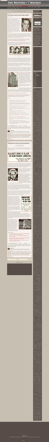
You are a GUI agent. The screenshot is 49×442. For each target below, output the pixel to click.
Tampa (38, 383)
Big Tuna (34, 119)
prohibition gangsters (36, 346)
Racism (37, 348)
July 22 (36, 255)
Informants (40, 231)
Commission (35, 155)
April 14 (35, 104)
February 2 (35, 193)
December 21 (35, 168)
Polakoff (36, 340)
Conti (37, 156)
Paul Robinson (35, 333)
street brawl (40, 380)
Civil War (37, 150)
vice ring (38, 405)
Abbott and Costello (35, 93)
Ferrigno (36, 195)
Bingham (40, 119)
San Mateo (36, 364)
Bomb (34, 122)
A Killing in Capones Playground (38, 92)
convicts (40, 156)
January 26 (39, 239)
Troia (40, 399)
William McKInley (35, 413)
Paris (40, 329)
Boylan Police (35, 126)
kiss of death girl (37, 262)
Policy (40, 340)
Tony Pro (39, 397)
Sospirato (40, 375)
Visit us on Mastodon (24, 438)
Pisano (37, 339)
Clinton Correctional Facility (36, 151)
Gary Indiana (35, 209)
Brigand (34, 127)
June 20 (36, 257)
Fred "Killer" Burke (38, 202)
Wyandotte (35, 417)
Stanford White (35, 379)
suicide (38, 381)
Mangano (15, 245)
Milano (18, 245)
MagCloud (37, 281)
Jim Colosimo (39, 243)
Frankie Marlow (35, 201)
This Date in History (38, 391)
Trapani (40, 398)
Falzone (36, 189)
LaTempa (36, 266)
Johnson (36, 251)
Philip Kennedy (37, 337)
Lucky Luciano (37, 275)
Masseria (37, 289)
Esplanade (38, 187)
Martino (36, 288)
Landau (34, 264)
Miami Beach (35, 297)
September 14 (35, 370)
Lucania (39, 274)
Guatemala (38, 219)
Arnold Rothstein (37, 106)
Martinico (34, 288)
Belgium (34, 116)
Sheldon (40, 371)
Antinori (37, 103)
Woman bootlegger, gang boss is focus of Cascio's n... (37, 75)
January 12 (39, 238)
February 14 (38, 192)
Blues (37, 121)
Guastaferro (35, 219)
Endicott (38, 186)
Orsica (34, 325)
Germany (34, 212)
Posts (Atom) (21, 262)
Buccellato (37, 129)
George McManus (39, 211)
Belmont (36, 116)
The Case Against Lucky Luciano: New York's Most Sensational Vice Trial (37, 387)
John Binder (37, 248)
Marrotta (40, 287)
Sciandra (38, 367)
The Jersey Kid (35, 388)
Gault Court (39, 209)
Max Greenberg (37, 290)
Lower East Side (36, 274)
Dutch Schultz (38, 180)
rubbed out (37, 359)
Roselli (34, 357)
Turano (40, 400)
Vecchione (40, 404)
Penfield (40, 334)
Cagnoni (38, 132)
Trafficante (35, 398)
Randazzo (40, 348)
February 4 (40, 194)
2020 (35, 82)
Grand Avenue (37, 216)
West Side (35, 410)
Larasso (39, 265)
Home (18, 259)
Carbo (34, 137)
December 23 (39, 168)
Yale (40, 417)
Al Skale (35, 96)
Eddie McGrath (37, 182)
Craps (37, 159)
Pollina (34, 341)
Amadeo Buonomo (39, 99)
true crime (38, 400)
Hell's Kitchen (39, 225)
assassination (39, 107)
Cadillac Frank (35, 132)
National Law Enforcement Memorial (37, 308)
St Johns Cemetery (39, 377)
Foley (40, 197)
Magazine (35, 281)
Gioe (34, 213)
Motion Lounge (38, 302)
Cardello (36, 137)
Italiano (40, 234)
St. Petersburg (38, 378)
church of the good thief (36, 149)
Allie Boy (40, 98)
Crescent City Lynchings (28, 244)
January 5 (35, 240)
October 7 (36, 323)
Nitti (40, 314)
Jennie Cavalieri (37, 242)
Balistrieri (37, 111)
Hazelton (35, 225)
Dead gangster (35, 165)
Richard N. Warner (39, 352)
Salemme (36, 361)
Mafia (13, 245)
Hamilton (40, 221)
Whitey (40, 412)
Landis (37, 264)
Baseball (37, 114)
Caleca (34, 133)
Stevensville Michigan (36, 380)
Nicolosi (38, 314)
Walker (40, 407)
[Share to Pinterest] (26, 243)
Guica (40, 219)
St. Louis (35, 378)
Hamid (38, 221)
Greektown (40, 217)
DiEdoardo (35, 175)
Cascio (34, 139)
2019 (35, 83)
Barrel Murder (38, 113)
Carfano (40, 137)
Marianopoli (37, 286)
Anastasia (11, 244)
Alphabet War (35, 99)
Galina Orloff (35, 204)
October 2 (38, 321)
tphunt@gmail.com (10, 133)
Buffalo (21, 244)
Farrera (37, 190)
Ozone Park (37, 326)
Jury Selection (38, 258)
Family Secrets (39, 189)
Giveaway (35, 215)
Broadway (40, 127)
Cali (36, 133)
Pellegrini (34, 334)
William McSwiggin (39, 413)
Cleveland (23, 244)
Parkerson (35, 330)
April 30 (34, 105)
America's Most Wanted (38, 100)
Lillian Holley (38, 270)
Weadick (37, 409)
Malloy (40, 282)
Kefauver (35, 259)
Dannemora (35, 164)
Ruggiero (40, 359)
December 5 (35, 170)
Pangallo (28, 245)
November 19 (35, 317)
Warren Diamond (38, 408)
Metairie (37, 296)
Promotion (40, 346)
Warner (12, 8)
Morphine (35, 302)
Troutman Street (35, 400)
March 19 (40, 284)
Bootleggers (35, 125)
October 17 (35, 321)
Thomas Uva (39, 393)
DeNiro (38, 172)
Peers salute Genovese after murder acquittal (18, 15)
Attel (34, 108)
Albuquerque (35, 97)
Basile (39, 114)
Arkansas (34, 106)
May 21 (35, 291)
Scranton (37, 368)
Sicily (34, 373)
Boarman (40, 121)
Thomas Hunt (12, 246)
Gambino (40, 205)
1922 (38, 90)
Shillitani (37, 372)
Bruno (34, 129)
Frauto (35, 202)
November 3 (39, 318)
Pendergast (37, 334)
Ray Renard (39, 349)
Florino (36, 197)
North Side (40, 315)
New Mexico (40, 310)
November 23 (39, 317)
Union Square (38, 401)
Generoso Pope (37, 210)
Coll (40, 152)
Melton (35, 295)
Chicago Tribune (36, 146)
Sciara (40, 367)
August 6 (13, 244)
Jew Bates (40, 242)
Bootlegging (38, 125)
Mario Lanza (35, 287)
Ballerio (39, 111)
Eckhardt (34, 182)
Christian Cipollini (38, 148)
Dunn (35, 180)
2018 (35, 84)
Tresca (36, 399)
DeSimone (35, 173)
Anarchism (35, 101)
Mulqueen (39, 304)
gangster (34, 208)
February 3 (38, 194)
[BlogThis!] (24, 243)
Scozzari (34, 368)
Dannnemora (38, 164)
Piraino (35, 339)
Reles (40, 351)
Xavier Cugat (38, 417)
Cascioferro (40, 139)
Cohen (38, 152)
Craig (35, 159)
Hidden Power (40, 226)
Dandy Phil (38, 163)
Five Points (36, 196)
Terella (34, 385)
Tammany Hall (35, 383)
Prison (34, 345)
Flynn (38, 197)
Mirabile (40, 299)
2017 (35, 85)
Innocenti (35, 232)
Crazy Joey (40, 159)
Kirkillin (34, 262)
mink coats (35, 299)
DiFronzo (40, 175)
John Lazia (37, 249)
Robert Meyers (35, 354)
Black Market (36, 120)
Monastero (20, 245)
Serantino (34, 371)
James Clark (37, 236)
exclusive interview (38, 188)
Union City (35, 401)
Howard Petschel (37, 228)
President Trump (36, 344)
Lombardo (37, 272)
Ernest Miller (35, 187)
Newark (36, 313)
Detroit (37, 173)
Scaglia (36, 365)
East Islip (38, 181)
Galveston (38, 205)
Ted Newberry (35, 384)
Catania (39, 141)
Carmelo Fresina (37, 138)
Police (38, 340)
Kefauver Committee (39, 259)
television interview (39, 384)
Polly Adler (37, 341)
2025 (35, 73)
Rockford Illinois (35, 355)
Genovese (11, 245)
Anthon (34, 103)
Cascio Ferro (37, 139)
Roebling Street (39, 355)
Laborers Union (36, 263)
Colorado (34, 153)
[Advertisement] (19, 269)
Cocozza (36, 152)
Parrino (40, 330)
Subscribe (37, 24)
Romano (34, 356)
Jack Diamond (37, 235)
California (39, 133)
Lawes (40, 266)
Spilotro (34, 376)
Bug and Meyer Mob (39, 130)
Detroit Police (40, 173)
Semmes (38, 369)
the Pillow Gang (39, 389)
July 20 (34, 255)
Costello (34, 158)
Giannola (40, 212)
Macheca (39, 277)
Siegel (36, 373)
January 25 (36, 239)
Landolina (39, 264)
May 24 (37, 291)
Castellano (35, 141)
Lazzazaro (37, 267)
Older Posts (29, 259)
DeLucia (34, 172)
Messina (35, 296)
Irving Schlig (38, 233)
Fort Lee (37, 198)
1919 (34, 90)
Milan (36, 298)
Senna (40, 369)
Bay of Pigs (39, 115)
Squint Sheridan (35, 377)
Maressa (34, 286)
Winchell (40, 414)
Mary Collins (39, 288)
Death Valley (35, 166)
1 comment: (19, 125)
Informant (37, 231)
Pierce (38, 338)
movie (37, 303)
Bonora (35, 123)
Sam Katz (37, 363)
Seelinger (35, 369)
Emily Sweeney (35, 186)
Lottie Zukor (38, 273)
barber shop (35, 113)
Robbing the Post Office (39, 353)
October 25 (35, 322)
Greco (38, 217)
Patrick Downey (35, 332)
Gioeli (36, 213)
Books (34, 124)
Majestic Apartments (37, 282)
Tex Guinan (35, 386)
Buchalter (40, 129)
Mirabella (38, 299)
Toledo (34, 396)
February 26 (35, 194)
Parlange (37, 330)
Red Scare (38, 351)
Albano (40, 96)
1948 (40, 91)
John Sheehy (36, 250)
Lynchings (36, 277)
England (40, 186)
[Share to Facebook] (26, 243)
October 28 (38, 322)
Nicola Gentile (35, 314)
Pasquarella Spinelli (38, 331)
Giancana (37, 212)
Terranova (40, 385)
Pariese (39, 329)
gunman (34, 220)
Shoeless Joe (40, 372)
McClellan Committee (36, 294)
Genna (40, 210)
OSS (38, 325)
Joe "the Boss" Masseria (39, 244)
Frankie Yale (38, 201)
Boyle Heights (38, 126)
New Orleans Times (39, 311)
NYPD (39, 319)
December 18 (39, 167)
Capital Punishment (39, 135)
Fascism (40, 190)
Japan (40, 240)
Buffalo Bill (36, 130)
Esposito (40, 187)
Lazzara (34, 267)
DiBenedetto (38, 174)
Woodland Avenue (38, 415)
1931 (34, 91)
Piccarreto (35, 338)
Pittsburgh (9, 246)
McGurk (39, 294)
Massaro (34, 289)
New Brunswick (38, 309)
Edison (40, 182)
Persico (38, 335)
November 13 (35, 316)
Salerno (39, 361)
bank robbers (37, 112)
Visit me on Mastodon (10, 139)
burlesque (37, 131)
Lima (40, 270)
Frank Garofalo (35, 200)
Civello (35, 150)
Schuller (34, 367)
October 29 (40, 322)
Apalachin (39, 103)
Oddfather (38, 323)
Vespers (36, 405)
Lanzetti (37, 265)
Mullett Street (36, 304)
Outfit (40, 325)
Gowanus (34, 216)
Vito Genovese (35, 407)
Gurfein (39, 220)
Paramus (36, 329)
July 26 (40, 255)
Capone (34, 136)
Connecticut (35, 156)
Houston (34, 228)
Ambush (34, 100)
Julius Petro (35, 254)
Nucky (37, 319)
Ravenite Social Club (36, 349)
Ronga (40, 356)
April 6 (38, 105)
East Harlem (35, 181)
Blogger (26, 440)
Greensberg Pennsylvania (36, 218)
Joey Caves (35, 247)
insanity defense (39, 232)
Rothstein (35, 359)
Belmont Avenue (39, 116)
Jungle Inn (35, 258)
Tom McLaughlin (37, 396)
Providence (35, 347)
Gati (37, 209)
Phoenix (40, 337)
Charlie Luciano (35, 144)
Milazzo (40, 298)
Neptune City (35, 309)
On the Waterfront (37, 324)
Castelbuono (35, 140)
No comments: (20, 243)
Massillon (40, 289)
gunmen (37, 220)
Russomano (35, 360)
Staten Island (39, 379)
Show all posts (24, 11)
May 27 (40, 291)
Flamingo (39, 196)
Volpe (15, 246)
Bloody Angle (35, 121)
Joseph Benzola (39, 251)
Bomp (36, 122)
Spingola (39, 376)
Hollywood (35, 227)
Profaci (39, 345)
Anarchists (38, 101)
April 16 (39, 104)
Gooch (37, 215)
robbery (35, 353)
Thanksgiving (38, 386)
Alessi (40, 97)
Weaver (39, 409)
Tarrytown (40, 383)
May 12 (40, 290)
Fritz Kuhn (37, 203)
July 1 (37, 254)
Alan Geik (38, 96)
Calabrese (40, 132)
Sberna (34, 365)
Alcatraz (38, 97)
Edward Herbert (39, 183)
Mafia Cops (35, 280)
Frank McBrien (39, 200)
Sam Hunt (35, 363)
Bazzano (16, 244)
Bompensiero (39, 122)
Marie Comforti (40, 286)
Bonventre (37, 123)
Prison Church (37, 345)
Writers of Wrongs (39, 416)
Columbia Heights (38, 153)
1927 (40, 90)
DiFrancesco (38, 175)
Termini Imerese (37, 385)
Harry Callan (38, 223)
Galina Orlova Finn (39, 204)
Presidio (40, 344)
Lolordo (34, 272)
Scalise (38, 365)
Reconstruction (35, 351)
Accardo (39, 93)
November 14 (39, 316)
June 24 (40, 257)
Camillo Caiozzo (35, 134)
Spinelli (37, 376)
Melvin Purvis (37, 295)
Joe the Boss (38, 246)
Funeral (39, 203)
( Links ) (18, 8)
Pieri (40, 338)
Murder (23, 245)
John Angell (38, 247)
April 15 (37, 104)
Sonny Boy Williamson (36, 375)
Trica (38, 399)
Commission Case (39, 155)
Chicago (40, 145)
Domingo (34, 178)
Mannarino (36, 283)
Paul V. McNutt (39, 333)
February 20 (38, 193)
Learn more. (36, 45)
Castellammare (38, 140)
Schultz (36, 367)
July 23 (38, 255)
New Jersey (37, 310)
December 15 (36, 167)
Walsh (8, 8)
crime (37, 160)
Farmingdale (35, 190)
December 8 (39, 170)
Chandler (34, 142)
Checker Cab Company (36, 145)
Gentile (36, 211)
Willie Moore (35, 414)
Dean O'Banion (39, 165)
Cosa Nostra (39, 157)
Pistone (40, 339)
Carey (38, 137)
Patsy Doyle (39, 332)
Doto (40, 179)
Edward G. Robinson (36, 183)
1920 (36, 90)
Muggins (39, 303)
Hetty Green (35, 226)
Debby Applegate (38, 166)
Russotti (37, 360)
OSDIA (36, 325)
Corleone (35, 157)
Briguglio (37, 127)
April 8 (40, 105)
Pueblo (37, 347)
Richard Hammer (35, 352)
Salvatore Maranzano (38, 362)
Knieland (40, 262)
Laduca (40, 263)
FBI (38, 191)
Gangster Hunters (38, 208)
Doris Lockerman (37, 179)
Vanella (35, 404)
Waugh (15, 8)
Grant (40, 216)
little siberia (39, 271)
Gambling (39, 206)
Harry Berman (35, 223)
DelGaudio (40, 171)
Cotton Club (38, 158)
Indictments (35, 231)
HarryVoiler (40, 224)
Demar (36, 172)
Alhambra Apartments (36, 98)
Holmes (37, 227)
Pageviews (40, 326)
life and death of (35, 270)
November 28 (35, 318)
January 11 (37, 238)
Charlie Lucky (39, 144)
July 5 (35, 256)
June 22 (38, 257)
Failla (34, 189)
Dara (40, 164)
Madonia (40, 278)
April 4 (36, 105)
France (39, 198)
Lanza (34, 265)
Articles (36, 107)
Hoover (40, 227)
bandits (34, 112)
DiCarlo (9, 245)
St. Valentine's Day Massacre (37, 378)
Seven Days (37, 371)
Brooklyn (18, 244)
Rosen (40, 357)
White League (37, 412)
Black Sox (40, 120)
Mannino (39, 283)
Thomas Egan (35, 392)
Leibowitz (37, 268)
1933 (38, 91)
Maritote (37, 287)
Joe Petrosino (35, 246)
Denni (40, 172)
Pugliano (40, 347)
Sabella (40, 360)
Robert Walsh (39, 354)
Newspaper (40, 313)
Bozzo (40, 126)
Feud (40, 195)
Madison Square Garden (36, 278)
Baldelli (34, 111)
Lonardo (40, 272)
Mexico (40, 296)
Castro (37, 141)
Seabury (40, 368)
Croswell (40, 160)
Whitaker (34, 412)
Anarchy (40, 101)
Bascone (34, 114)
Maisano (34, 282)
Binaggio (37, 119)
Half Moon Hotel (35, 221)
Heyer (37, 226)
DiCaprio (40, 174)
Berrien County (37, 117)
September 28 (39, 370)
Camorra (39, 134)
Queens (34, 348)
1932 (36, 91)
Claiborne (40, 150)
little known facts (35, 271)
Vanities (37, 404)
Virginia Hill (37, 406)
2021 (35, 81)
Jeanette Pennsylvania (36, 241)
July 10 (40, 254)
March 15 (38, 284)
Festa (38, 195)
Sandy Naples (39, 364)
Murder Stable (38, 305)
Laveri (38, 266)
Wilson (37, 414)
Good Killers (39, 215)
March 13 (35, 284)
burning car (40, 131)
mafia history (39, 280)
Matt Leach (35, 290)
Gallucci (35, 205)
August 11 (40, 108)
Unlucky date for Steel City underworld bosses (19, 143)
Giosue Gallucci (39, 213)
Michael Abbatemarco (39, 297)
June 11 (40, 256)
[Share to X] (25, 243)
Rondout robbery (37, 356)
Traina (37, 398)
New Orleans (25, 245)
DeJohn (37, 171)
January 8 (38, 240)
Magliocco (40, 281)
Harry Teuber (37, 224)
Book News (40, 123)
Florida (34, 197)
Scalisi (40, 365)
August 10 (37, 108)
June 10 (37, 256)
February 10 (35, 192)
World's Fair (35, 416)
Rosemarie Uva (37, 357)
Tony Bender (35, 397)
